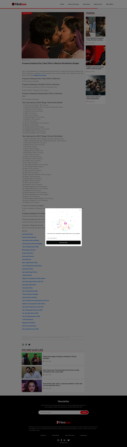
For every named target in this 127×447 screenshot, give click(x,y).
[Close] (80, 210)
